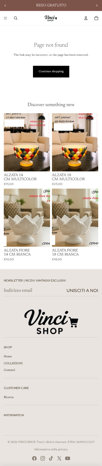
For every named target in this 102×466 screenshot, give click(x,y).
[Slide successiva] (97, 5)
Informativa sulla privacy (51, 449)
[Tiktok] (51, 458)
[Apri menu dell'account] (86, 18)
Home (8, 356)
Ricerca (9, 397)
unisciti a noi (82, 290)
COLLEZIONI (13, 363)
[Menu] (5, 18)
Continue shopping (51, 71)
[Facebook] (34, 458)
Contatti (9, 370)
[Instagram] (43, 458)
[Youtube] (67, 458)
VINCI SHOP (26, 442)
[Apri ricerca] (15, 18)
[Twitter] (59, 458)
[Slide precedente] (5, 5)
